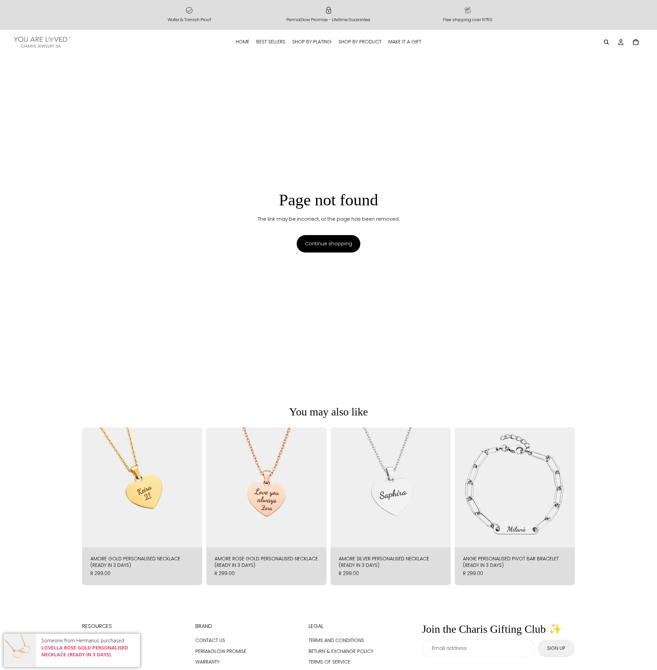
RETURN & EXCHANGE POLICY (341, 650)
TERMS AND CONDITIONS (336, 640)
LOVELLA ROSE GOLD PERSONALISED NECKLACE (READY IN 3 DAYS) (84, 651)
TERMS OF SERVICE (329, 661)
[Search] (606, 42)
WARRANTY (207, 661)
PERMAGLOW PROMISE (220, 650)
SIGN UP (556, 647)
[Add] (191, 537)
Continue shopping (328, 243)
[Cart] (635, 42)
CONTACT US (210, 640)
